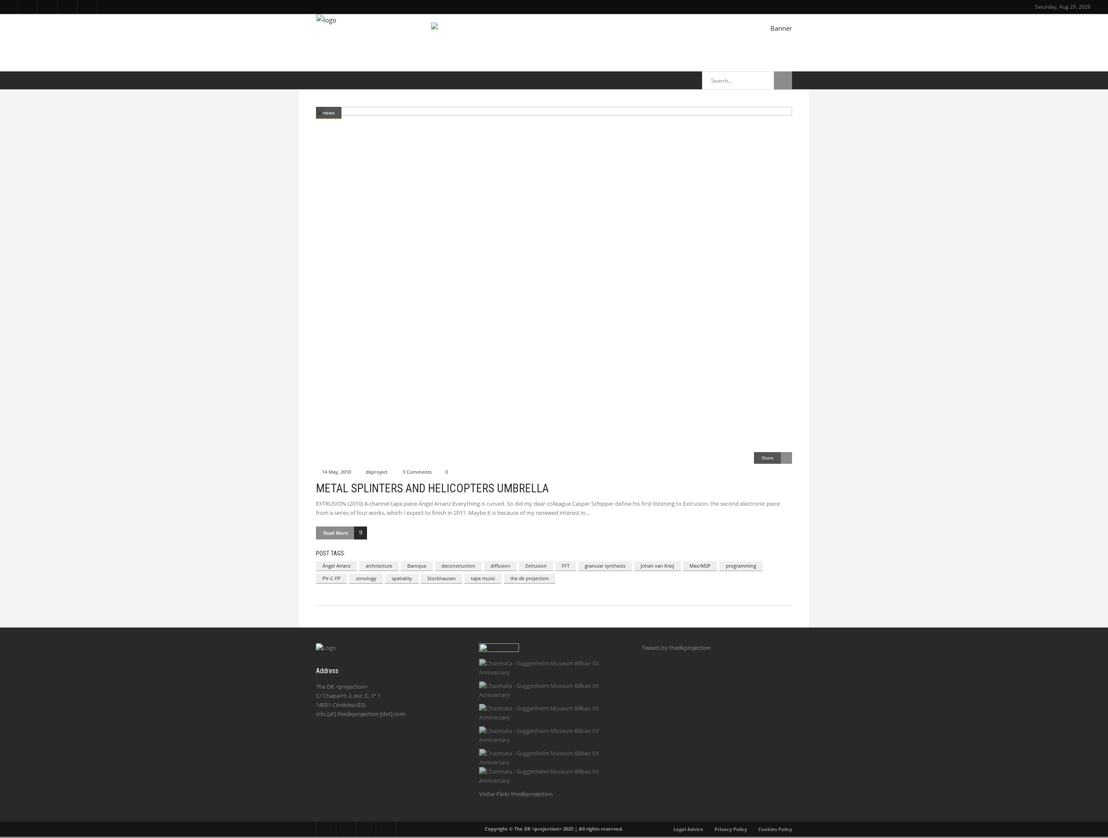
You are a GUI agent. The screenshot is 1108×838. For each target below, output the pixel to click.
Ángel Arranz (336, 565)
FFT (566, 565)
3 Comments (417, 472)
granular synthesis (605, 565)
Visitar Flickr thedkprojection (516, 794)
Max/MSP (700, 565)
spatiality (402, 578)
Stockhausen (441, 578)
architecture (379, 565)
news (328, 112)
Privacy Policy (731, 829)
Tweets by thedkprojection (676, 648)
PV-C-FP (331, 578)
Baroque (416, 565)
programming (741, 565)
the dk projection (529, 578)
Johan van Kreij (657, 565)
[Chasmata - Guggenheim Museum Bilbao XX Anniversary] (552, 668)
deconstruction (458, 565)
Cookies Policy (775, 829)
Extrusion (536, 565)
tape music (483, 578)
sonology (366, 578)
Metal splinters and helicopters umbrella (432, 488)
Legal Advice (688, 829)
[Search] (783, 80)
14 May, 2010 (336, 472)
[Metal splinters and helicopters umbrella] (554, 285)
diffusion (500, 565)
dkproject (376, 472)
